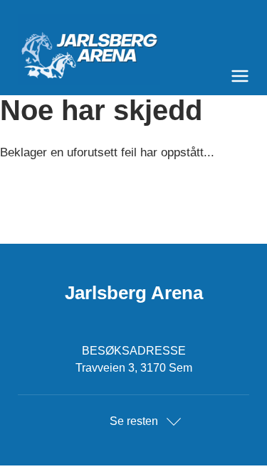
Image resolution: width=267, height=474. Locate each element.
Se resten (134, 421)
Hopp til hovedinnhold (53, 9)
